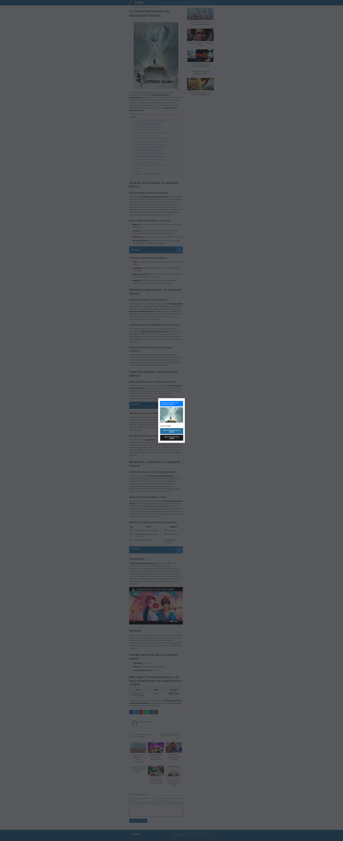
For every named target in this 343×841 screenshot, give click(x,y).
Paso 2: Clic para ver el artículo (172, 437)
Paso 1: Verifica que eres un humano (171, 431)
